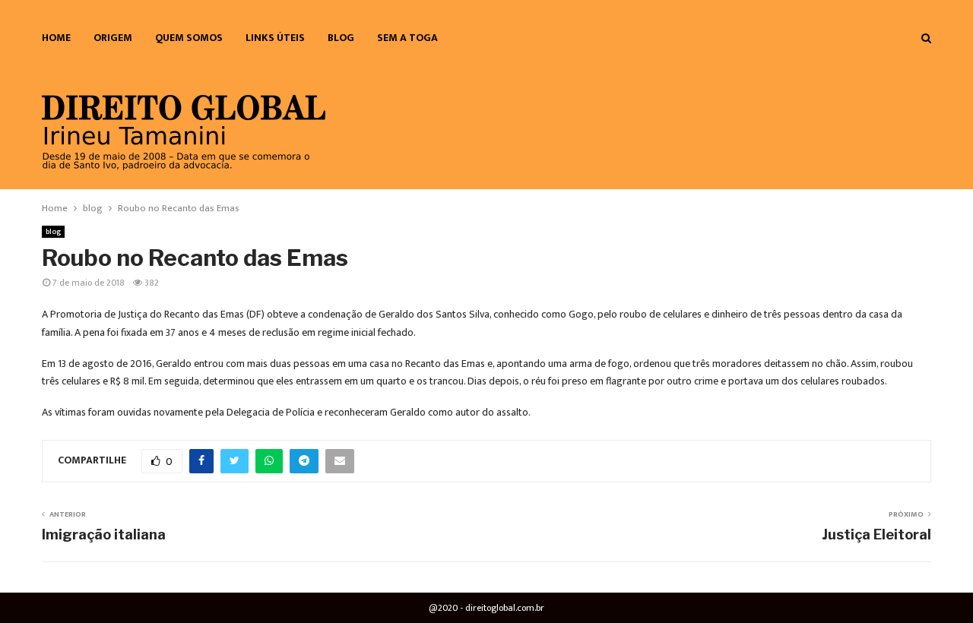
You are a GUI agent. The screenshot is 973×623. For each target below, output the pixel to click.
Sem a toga (407, 37)
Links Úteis (275, 37)
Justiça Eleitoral (876, 534)
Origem (112, 37)
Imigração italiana (104, 534)
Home (56, 37)
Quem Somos (189, 37)
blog (341, 37)
